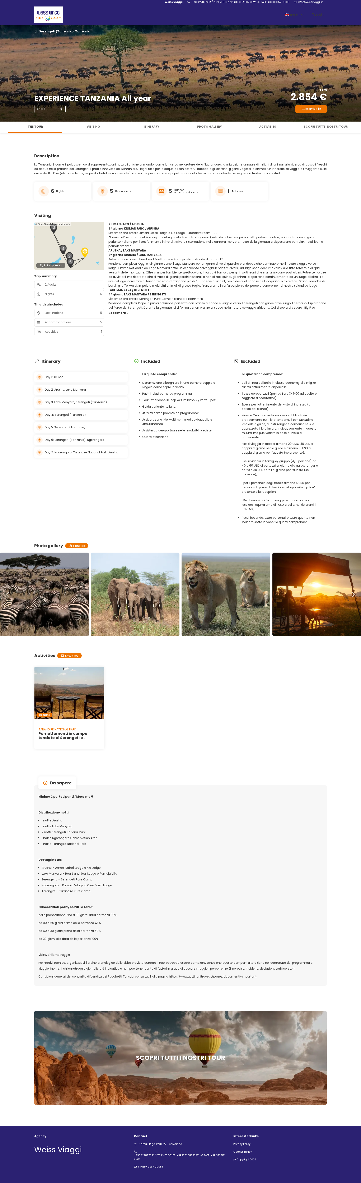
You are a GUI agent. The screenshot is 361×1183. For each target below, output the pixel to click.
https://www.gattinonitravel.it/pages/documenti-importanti (213, 976)
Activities (267, 126)
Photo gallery (209, 126)
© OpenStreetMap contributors (52, 224)
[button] (4, 127)
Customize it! (311, 109)
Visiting (93, 126)
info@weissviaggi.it (310, 2)
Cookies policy (242, 1151)
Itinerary (151, 126)
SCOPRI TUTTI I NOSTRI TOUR (326, 126)
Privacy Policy (241, 1144)
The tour (35, 126)
